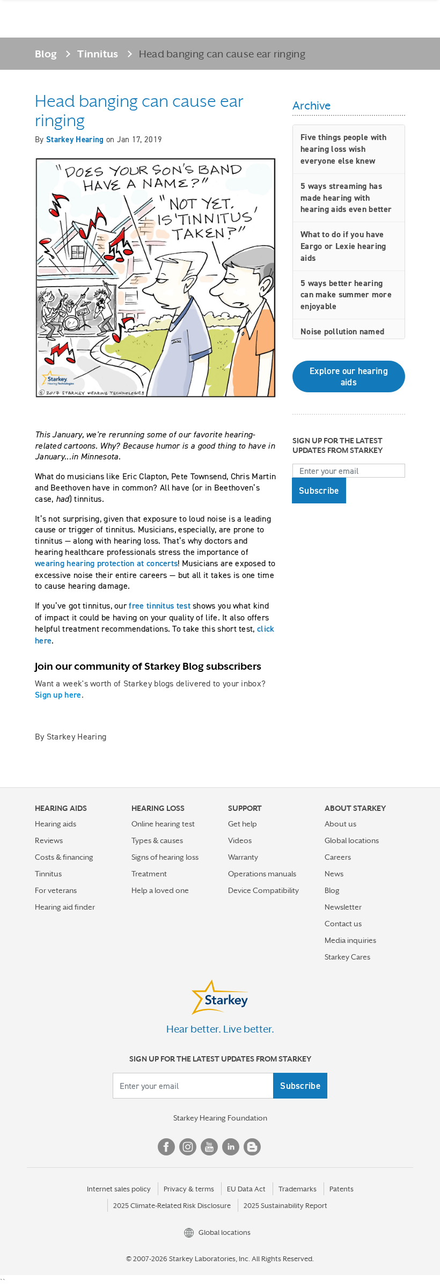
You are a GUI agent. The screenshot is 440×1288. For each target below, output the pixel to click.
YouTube (209, 1146)
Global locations (352, 840)
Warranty (243, 857)
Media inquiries (350, 940)
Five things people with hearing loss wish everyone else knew (343, 148)
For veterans (56, 890)
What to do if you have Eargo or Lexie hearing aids (343, 246)
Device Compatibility (263, 890)
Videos (240, 840)
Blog (46, 54)
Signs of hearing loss (165, 857)
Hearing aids (55, 823)
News (334, 873)
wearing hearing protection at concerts (106, 563)
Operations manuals (262, 873)
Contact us (343, 923)
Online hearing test (163, 823)
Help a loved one (160, 890)
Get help (242, 823)
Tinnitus (97, 54)
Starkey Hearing (75, 139)
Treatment (149, 873)
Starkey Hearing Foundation (220, 1118)
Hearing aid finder (65, 907)
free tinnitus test (159, 605)
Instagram (187, 1146)
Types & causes (157, 840)
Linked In (230, 1146)
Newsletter (343, 907)
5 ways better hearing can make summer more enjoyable (346, 294)
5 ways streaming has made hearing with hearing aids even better (346, 197)
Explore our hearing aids (349, 376)
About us (340, 823)
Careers (338, 857)
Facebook (166, 1146)
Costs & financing (64, 857)
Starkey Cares (347, 957)
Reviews (49, 840)
